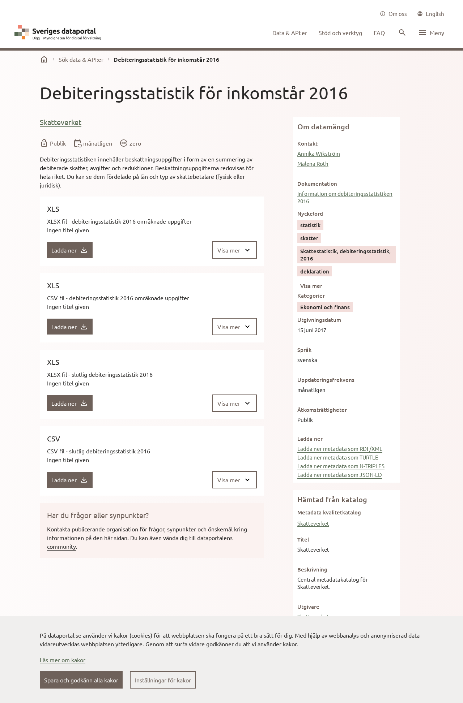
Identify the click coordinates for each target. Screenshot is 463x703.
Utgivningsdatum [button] (319, 319)
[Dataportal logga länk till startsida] (59, 32)
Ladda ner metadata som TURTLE (337, 457)
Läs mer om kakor (62, 659)
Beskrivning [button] (312, 569)
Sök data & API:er (81, 59)
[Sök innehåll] (401, 32)
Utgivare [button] (308, 606)
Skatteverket (60, 121)
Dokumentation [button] (317, 183)
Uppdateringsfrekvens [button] (325, 379)
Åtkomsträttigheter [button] (322, 409)
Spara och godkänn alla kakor (81, 679)
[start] (44, 59)
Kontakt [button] (307, 143)
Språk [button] (304, 349)
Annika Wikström (318, 153)
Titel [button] (303, 539)
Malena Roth (312, 163)
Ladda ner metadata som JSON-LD (339, 474)
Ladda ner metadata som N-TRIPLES (341, 465)
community (61, 546)
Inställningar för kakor (163, 679)
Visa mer (311, 285)
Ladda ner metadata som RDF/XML (339, 448)
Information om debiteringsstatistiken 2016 (344, 197)
